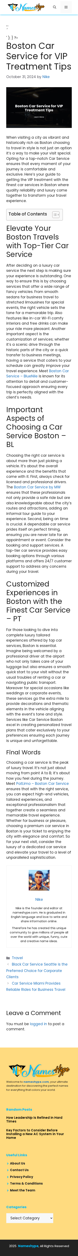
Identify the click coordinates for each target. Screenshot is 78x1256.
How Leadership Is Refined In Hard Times (34, 1119)
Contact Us (19, 1170)
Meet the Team (22, 1190)
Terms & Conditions (26, 1183)
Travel (17, 957)
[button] (54, 7)
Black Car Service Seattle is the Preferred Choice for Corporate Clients (37, 970)
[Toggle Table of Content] (53, 214)
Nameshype (28, 1246)
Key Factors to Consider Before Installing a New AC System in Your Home (35, 1134)
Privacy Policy (21, 1177)
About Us (17, 1163)
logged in (38, 1023)
